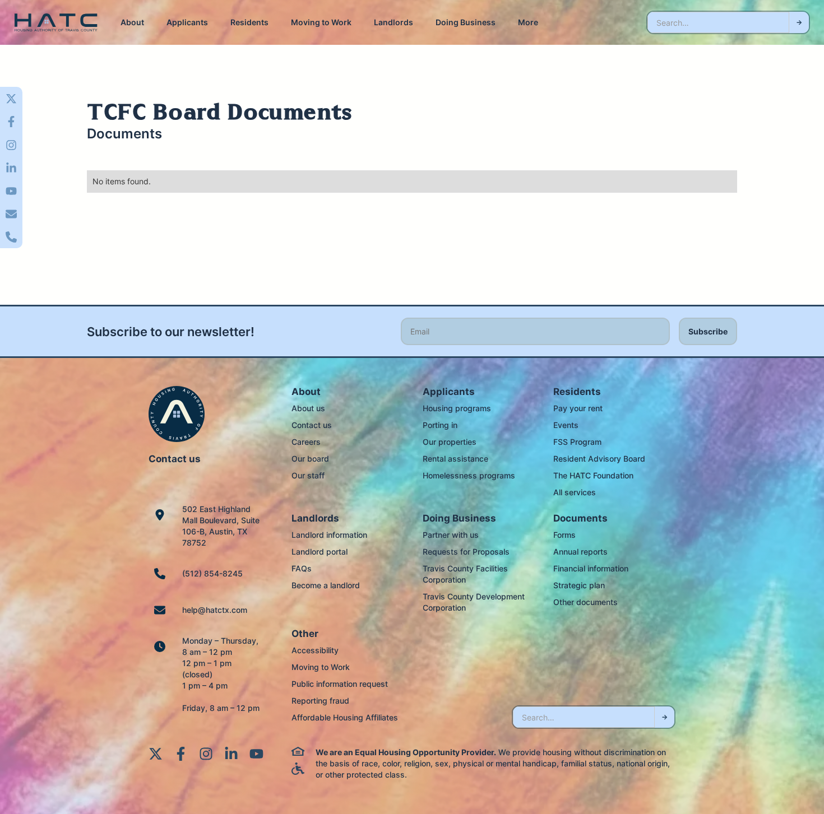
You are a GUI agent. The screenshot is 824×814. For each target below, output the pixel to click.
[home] (56, 22)
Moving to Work (321, 22)
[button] (132, 22)
